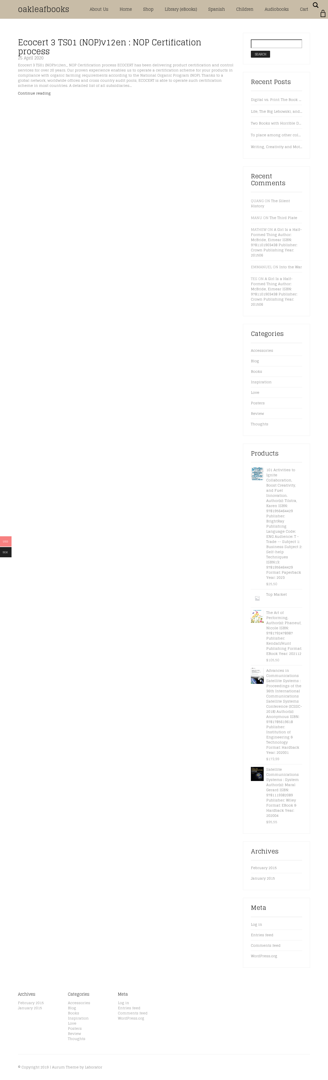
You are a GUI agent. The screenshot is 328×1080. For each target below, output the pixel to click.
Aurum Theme (65, 1067)
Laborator (93, 1067)
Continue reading (34, 93)
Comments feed (266, 945)
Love (255, 392)
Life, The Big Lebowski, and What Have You (276, 111)
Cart (304, 9)
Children (244, 9)
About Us (99, 9)
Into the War (290, 267)
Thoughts (259, 424)
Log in (256, 924)
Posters (258, 403)
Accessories (262, 350)
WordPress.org (264, 956)
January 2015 (263, 878)
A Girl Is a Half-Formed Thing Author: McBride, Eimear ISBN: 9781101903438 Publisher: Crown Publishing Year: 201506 (276, 242)
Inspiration (261, 382)
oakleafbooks (43, 9)
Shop (148, 9)
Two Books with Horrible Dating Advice (276, 123)
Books (256, 371)
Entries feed (262, 935)
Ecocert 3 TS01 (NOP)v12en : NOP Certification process (109, 47)
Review (257, 413)
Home (126, 9)
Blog (255, 361)
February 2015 (264, 868)
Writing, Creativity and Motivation (276, 146)
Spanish (216, 9)
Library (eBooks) (181, 9)
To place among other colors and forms (276, 135)
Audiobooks (277, 9)
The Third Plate (283, 217)
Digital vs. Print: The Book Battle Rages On (276, 99)
